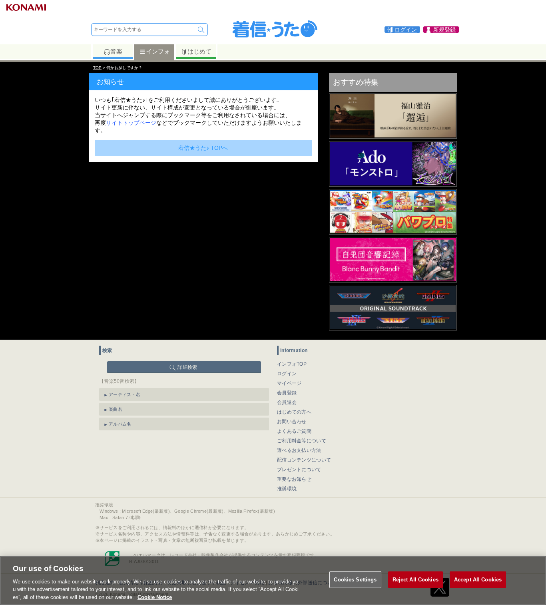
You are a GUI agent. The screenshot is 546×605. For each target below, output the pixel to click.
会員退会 (287, 402)
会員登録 (287, 393)
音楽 (116, 51)
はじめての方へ (294, 412)
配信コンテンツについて (304, 460)
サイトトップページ (131, 122)
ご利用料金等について (301, 441)
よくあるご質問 (294, 431)
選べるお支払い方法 (299, 450)
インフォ (158, 51)
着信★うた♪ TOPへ (203, 148)
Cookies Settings (355, 580)
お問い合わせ (292, 421)
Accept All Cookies (478, 580)
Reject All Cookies (415, 580)
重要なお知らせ (294, 479)
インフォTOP (292, 364)
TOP (97, 68)
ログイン (287, 373)
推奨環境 (287, 489)
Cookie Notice (154, 597)
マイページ (289, 383)
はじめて (199, 51)
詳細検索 (187, 367)
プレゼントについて (299, 469)
